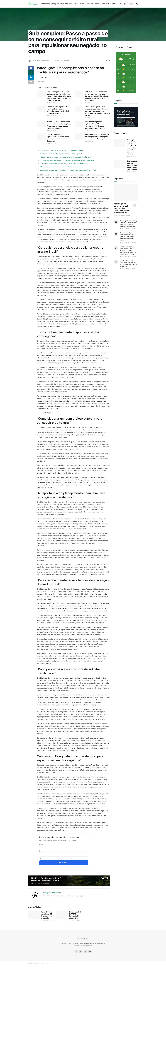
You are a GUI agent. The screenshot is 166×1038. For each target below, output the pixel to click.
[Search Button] (137, 3)
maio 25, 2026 (56, 60)
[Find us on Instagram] (85, 951)
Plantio (82, 4)
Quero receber (64, 863)
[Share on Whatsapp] (31, 72)
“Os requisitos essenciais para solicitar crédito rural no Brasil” (62, 150)
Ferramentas (106, 4)
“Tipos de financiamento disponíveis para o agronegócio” (61, 154)
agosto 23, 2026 (47, 920)
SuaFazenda (36, 963)
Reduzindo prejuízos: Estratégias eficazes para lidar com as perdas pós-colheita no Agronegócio (97, 137)
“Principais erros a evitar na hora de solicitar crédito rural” (61, 167)
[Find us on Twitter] (81, 951)
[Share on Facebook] (31, 68)
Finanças (66, 60)
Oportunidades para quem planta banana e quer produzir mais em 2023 (132, 165)
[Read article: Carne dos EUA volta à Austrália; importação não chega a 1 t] (34, 915)
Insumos (97, 4)
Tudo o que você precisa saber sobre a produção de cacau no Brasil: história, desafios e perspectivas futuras (128, 236)
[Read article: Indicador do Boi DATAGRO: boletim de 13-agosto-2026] (62, 915)
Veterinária (89, 4)
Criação (114, 4)
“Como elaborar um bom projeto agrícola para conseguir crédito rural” (66, 157)
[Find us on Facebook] (76, 951)
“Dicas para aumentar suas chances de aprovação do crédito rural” (64, 164)
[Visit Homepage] (33, 3)
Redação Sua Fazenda (42, 60)
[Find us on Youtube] (90, 951)
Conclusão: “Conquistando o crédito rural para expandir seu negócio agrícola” (68, 170)
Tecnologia (122, 4)
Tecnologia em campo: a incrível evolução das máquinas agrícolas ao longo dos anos (122, 208)
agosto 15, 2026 (74, 920)
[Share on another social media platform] (31, 82)
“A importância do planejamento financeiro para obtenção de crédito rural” (67, 160)
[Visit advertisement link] (69, 880)
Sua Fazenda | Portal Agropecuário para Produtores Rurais (59, 4)
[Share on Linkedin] (31, 77)
